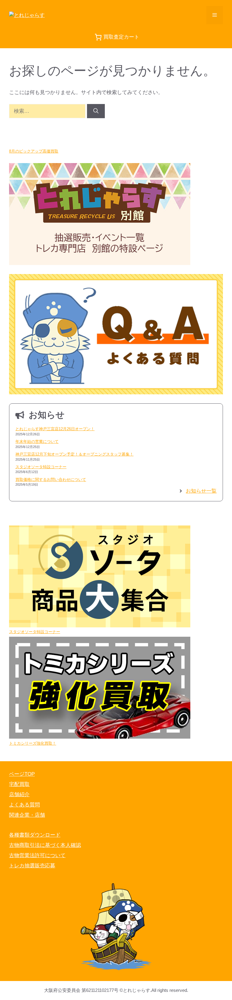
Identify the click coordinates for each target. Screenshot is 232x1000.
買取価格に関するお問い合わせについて (50, 479)
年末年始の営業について (37, 441)
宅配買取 (19, 784)
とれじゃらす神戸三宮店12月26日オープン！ (55, 429)
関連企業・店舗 (27, 815)
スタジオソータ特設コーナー (40, 467)
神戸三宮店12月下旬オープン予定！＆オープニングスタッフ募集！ (74, 454)
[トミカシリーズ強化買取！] (99, 688)
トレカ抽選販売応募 (32, 866)
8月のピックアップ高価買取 (33, 151)
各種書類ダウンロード (34, 835)
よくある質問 (24, 805)
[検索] (96, 111)
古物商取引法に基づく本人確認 (45, 845)
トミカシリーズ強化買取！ (32, 743)
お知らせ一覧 (201, 491)
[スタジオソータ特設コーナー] (99, 577)
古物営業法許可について (37, 855)
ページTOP (22, 774)
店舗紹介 (19, 794)
